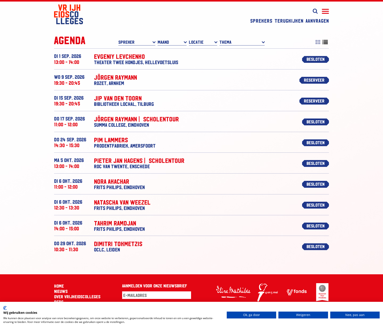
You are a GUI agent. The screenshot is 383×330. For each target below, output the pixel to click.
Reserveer (314, 80)
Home (59, 286)
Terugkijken (289, 20)
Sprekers (261, 20)
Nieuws (61, 291)
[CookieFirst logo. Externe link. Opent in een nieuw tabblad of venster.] (5, 308)
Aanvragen (317, 20)
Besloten (315, 59)
